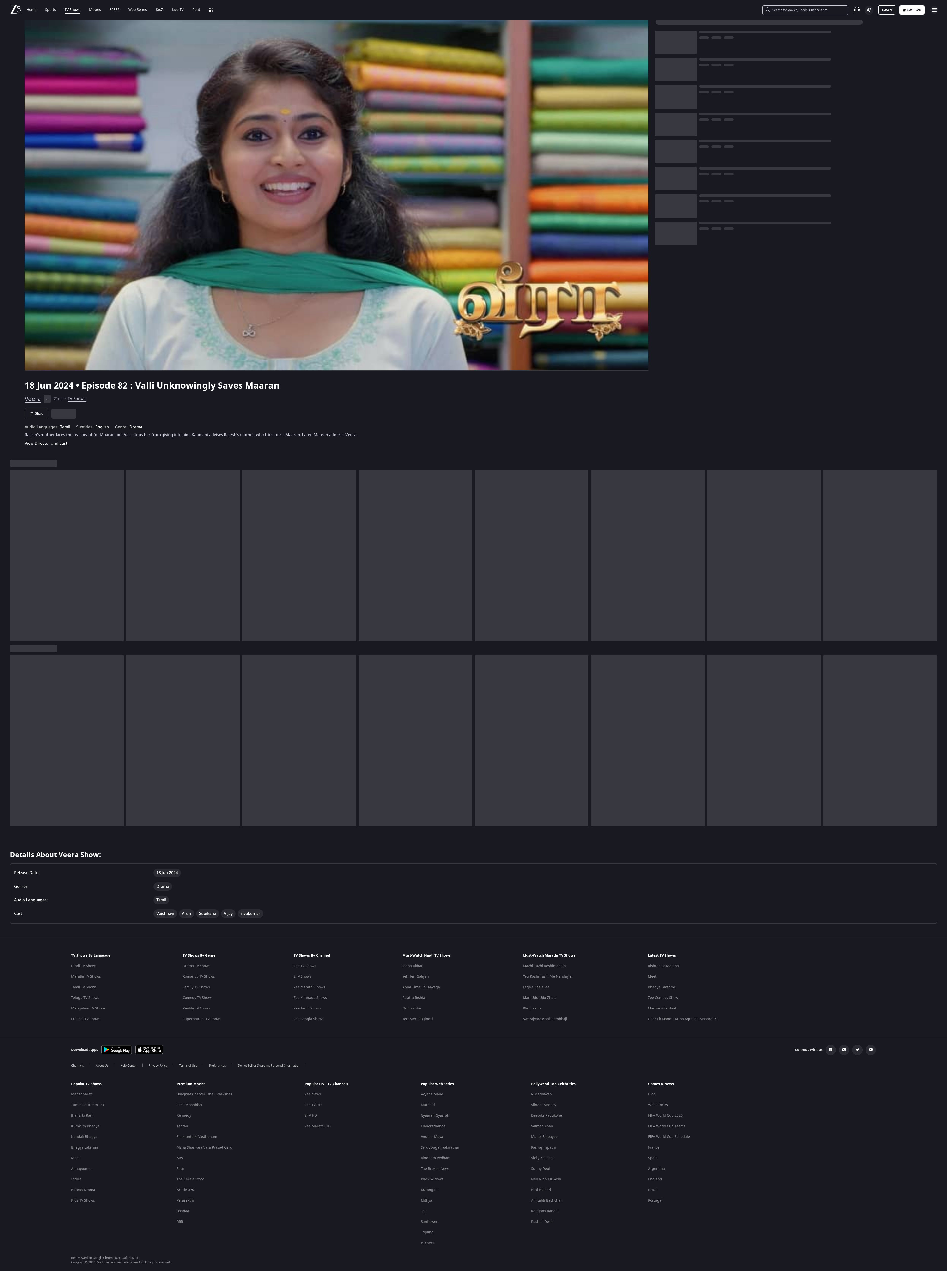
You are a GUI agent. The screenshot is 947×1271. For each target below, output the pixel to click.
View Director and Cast (46, 443)
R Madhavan (541, 1094)
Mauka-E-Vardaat (662, 1008)
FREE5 (115, 10)
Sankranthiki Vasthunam (197, 1136)
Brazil (653, 1189)
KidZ (159, 10)
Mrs (180, 1158)
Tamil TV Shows (84, 987)
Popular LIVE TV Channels (326, 1084)
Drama (135, 427)
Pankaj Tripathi (543, 1147)
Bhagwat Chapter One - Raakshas (204, 1094)
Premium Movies (191, 1084)
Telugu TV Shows (85, 997)
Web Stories (658, 1105)
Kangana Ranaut (545, 1211)
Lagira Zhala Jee (536, 987)
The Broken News (435, 1168)
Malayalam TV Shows (88, 1008)
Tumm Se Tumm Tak (87, 1105)
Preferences (217, 1065)
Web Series (137, 10)
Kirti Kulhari (541, 1189)
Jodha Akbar (413, 965)
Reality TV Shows (196, 1008)
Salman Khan (542, 1126)
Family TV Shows (196, 987)
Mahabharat (81, 1094)
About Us (102, 1065)
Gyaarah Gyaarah (435, 1115)
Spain (653, 1158)
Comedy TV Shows (198, 997)
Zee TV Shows (305, 965)
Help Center (128, 1065)
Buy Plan (914, 10)
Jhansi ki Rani (82, 1115)
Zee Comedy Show (663, 997)
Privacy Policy (158, 1065)
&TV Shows (302, 976)
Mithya (426, 1200)
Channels (77, 1065)
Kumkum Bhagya (85, 1126)
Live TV (177, 10)
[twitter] (857, 1050)
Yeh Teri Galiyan (416, 976)
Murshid (428, 1105)
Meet (652, 976)
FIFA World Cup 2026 (665, 1115)
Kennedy (184, 1115)
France (653, 1147)
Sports (50, 10)
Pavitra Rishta (414, 997)
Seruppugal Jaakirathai (440, 1147)
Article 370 (185, 1189)
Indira (76, 1179)
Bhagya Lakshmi (661, 987)
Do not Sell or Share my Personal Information (269, 1065)
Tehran (182, 1126)
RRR (180, 1221)
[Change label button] (869, 10)
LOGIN (887, 10)
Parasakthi (185, 1200)
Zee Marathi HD (318, 1126)
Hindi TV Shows (84, 965)
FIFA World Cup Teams (666, 1126)
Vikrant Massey (543, 1105)
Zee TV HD (313, 1105)
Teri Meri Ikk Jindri (418, 1019)
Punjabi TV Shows (85, 1019)
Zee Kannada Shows (310, 997)
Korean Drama (83, 1189)
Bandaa (183, 1211)
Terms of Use (188, 1065)
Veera (33, 398)
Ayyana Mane (432, 1094)
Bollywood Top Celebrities (553, 1084)
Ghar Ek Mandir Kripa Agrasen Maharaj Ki (683, 1019)
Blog (652, 1094)
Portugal (655, 1200)
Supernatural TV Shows (202, 1019)
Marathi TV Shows (86, 976)
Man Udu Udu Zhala (539, 997)
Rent (196, 10)
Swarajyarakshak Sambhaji (545, 1019)
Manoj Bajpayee (544, 1136)
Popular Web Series (437, 1084)
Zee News (313, 1094)
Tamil (65, 427)
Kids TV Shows (83, 1200)
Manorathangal (433, 1126)
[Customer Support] (857, 10)
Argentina (656, 1168)
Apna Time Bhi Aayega (421, 987)
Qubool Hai (412, 1008)
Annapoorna (81, 1168)
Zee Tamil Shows (307, 1008)
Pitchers (427, 1243)
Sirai (180, 1168)
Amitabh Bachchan (547, 1200)
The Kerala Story (190, 1179)
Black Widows (432, 1179)
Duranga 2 (429, 1189)
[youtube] (871, 1050)
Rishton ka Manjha (663, 965)
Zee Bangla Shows (309, 1019)
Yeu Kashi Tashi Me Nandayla (547, 976)
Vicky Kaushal (542, 1158)
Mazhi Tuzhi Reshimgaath (544, 965)
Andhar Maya (432, 1136)
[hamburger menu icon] (934, 10)
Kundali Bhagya (84, 1136)
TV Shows (72, 10)
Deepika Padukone (546, 1115)
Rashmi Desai (542, 1221)
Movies (95, 10)
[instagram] (844, 1050)
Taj (423, 1211)
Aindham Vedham (435, 1158)
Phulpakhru (532, 1008)
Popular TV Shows (86, 1084)
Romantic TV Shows (199, 976)
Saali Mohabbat (189, 1105)
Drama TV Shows (196, 965)
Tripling (427, 1232)
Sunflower (429, 1221)
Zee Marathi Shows (309, 987)
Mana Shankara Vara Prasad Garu (204, 1147)
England (655, 1179)
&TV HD (311, 1115)
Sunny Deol (540, 1168)
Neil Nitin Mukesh (546, 1179)
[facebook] (831, 1050)
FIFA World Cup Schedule (669, 1136)
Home (31, 10)
